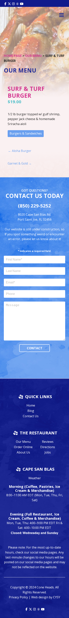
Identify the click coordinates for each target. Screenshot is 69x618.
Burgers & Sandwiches (26, 133)
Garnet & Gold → (20, 163)
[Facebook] (5, 3)
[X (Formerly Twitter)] (9, 3)
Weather (34, 478)
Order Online (23, 447)
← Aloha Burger (19, 151)
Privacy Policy (18, 597)
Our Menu (33, 56)
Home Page (13, 56)
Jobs (47, 452)
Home (30, 405)
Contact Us (31, 416)
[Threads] (17, 3)
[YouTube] (21, 3)
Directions (47, 447)
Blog (30, 411)
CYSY (56, 597)
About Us (23, 452)
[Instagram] (13, 3)
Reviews (47, 442)
